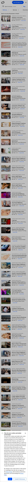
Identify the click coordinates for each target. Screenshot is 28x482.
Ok (10, 479)
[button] (25, 433)
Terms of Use (9, 471)
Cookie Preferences (20, 479)
